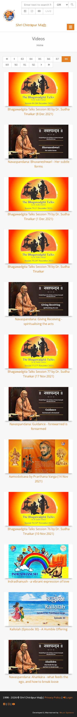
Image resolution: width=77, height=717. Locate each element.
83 (22, 59)
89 (7, 64)
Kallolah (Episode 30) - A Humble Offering (38, 629)
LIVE (48, 11)
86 (48, 59)
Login (69, 697)
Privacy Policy (53, 697)
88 (66, 59)
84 (31, 59)
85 (39, 59)
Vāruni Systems (66, 713)
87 (57, 59)
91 (24, 64)
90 (15, 64)
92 (33, 64)
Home (40, 45)
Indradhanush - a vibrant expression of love (38, 581)
